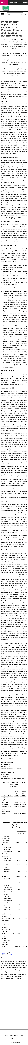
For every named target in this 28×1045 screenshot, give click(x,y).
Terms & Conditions (14, 1042)
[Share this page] (26, 14)
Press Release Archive (16, 1035)
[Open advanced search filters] (21, 14)
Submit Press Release (14, 1039)
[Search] (18, 14)
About (6, 1035)
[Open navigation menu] (2, 14)
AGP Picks (4, 2)
